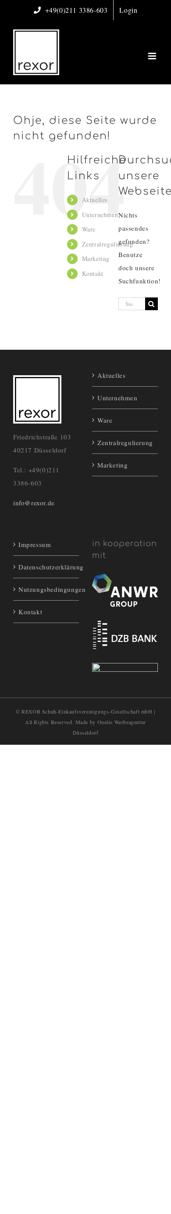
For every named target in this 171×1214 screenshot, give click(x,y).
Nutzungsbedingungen (46, 589)
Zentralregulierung (107, 244)
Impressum (34, 544)
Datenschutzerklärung (46, 566)
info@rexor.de (34, 502)
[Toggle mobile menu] (153, 56)
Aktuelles (94, 200)
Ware (89, 229)
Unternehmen (100, 214)
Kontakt (92, 273)
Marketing (96, 258)
